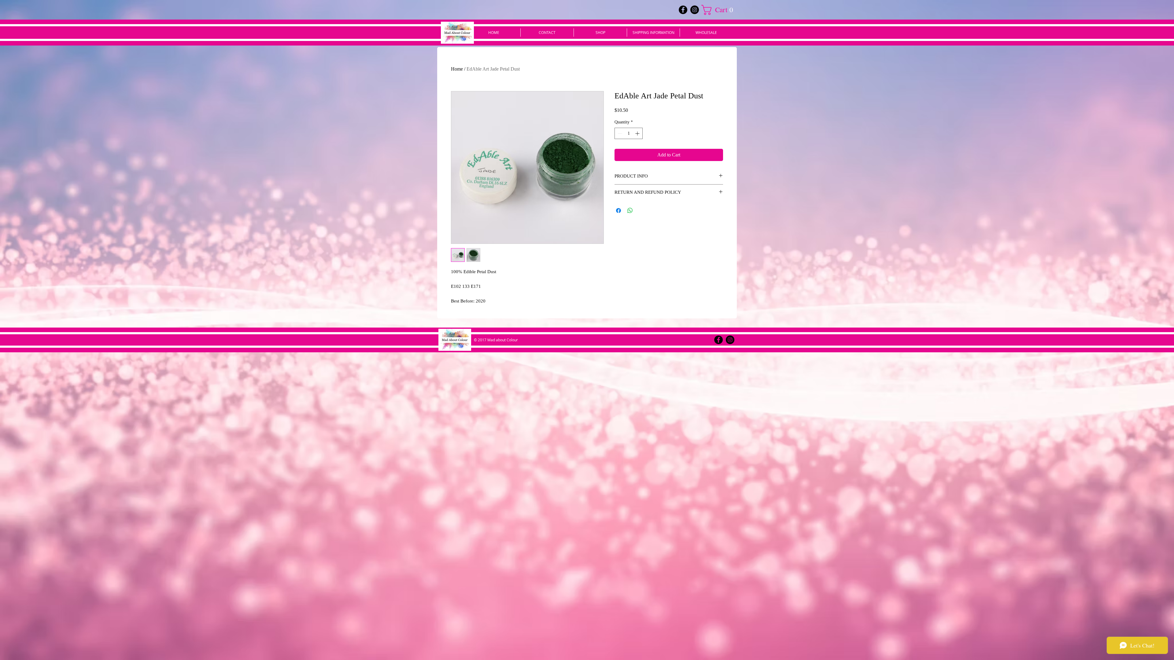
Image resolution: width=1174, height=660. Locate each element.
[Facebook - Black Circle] (683, 10)
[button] (719, 10)
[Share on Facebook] (618, 210)
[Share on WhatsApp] (630, 210)
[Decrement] (619, 133)
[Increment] (638, 133)
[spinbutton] (628, 133)
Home (457, 69)
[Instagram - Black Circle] (694, 10)
